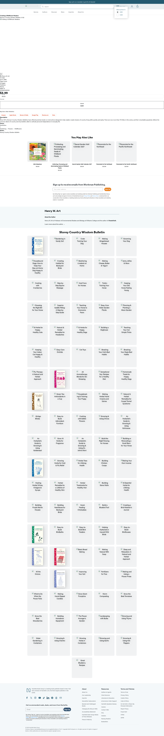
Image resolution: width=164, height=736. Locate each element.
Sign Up (107, 189)
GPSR (122, 717)
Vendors (103, 716)
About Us (81, 12)
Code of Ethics (125, 701)
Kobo (53, 115)
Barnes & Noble (24, 115)
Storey (2, 87)
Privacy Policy (125, 695)
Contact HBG (105, 710)
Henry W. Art (6, 76)
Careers (103, 707)
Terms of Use (124, 692)
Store (62, 12)
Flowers (10, 129)
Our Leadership (86, 695)
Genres (36, 12)
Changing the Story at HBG (89, 709)
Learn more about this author (54, 224)
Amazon (3, 115)
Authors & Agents (106, 692)
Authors (44, 12)
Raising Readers (106, 719)
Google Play (35, 115)
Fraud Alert (124, 712)
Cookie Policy (124, 698)
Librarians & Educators (107, 698)
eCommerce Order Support (109, 701)
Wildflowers (18, 129)
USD (121, 12)
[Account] (132, 6)
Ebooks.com (45, 115)
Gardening (3, 129)
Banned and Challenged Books (89, 705)
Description (3, 117)
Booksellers (104, 721)
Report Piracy (124, 709)
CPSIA (122, 715)
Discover (54, 12)
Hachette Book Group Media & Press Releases (90, 715)
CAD (121, 15)
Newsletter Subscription (89, 701)
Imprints (71, 12)
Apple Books (12, 115)
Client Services (105, 695)
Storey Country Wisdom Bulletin (9, 132)
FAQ (102, 713)
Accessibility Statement (88, 712)
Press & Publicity (87, 719)
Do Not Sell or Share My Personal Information (127, 705)
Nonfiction (3, 125)
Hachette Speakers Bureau (109, 704)
